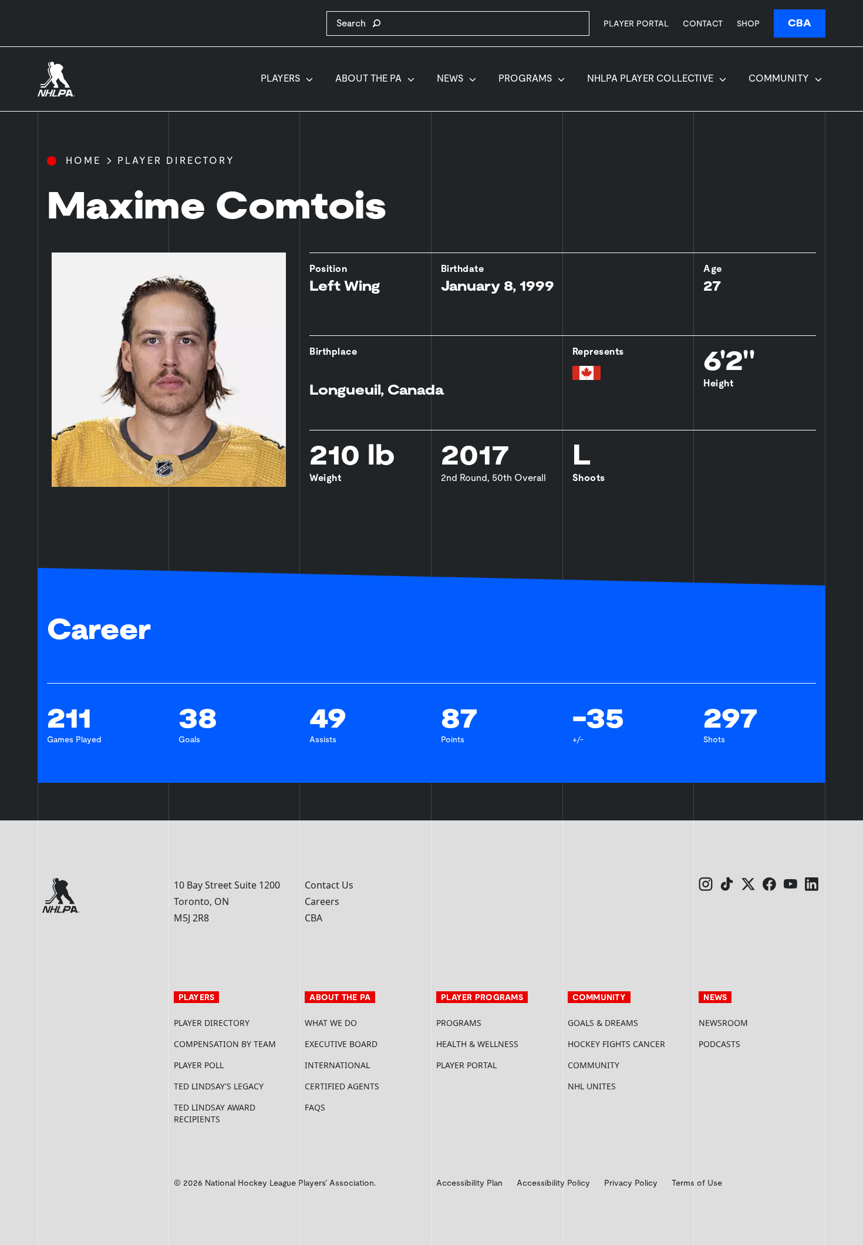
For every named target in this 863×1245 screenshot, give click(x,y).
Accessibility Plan (469, 1182)
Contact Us (329, 885)
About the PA (368, 78)
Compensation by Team (225, 1043)
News (450, 78)
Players (280, 78)
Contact (703, 23)
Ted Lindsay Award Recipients (214, 1113)
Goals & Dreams (603, 1022)
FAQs (315, 1107)
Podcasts (719, 1043)
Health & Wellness (477, 1043)
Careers (322, 901)
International (337, 1065)
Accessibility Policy (553, 1182)
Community (779, 78)
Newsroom (723, 1022)
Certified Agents (342, 1086)
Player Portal (636, 23)
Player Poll (199, 1065)
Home (83, 160)
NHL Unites (629, 1086)
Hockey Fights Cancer (616, 1043)
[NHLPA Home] (56, 79)
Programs (525, 78)
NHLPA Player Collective (650, 78)
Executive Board (341, 1043)
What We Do (331, 1022)
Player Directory (176, 160)
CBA (799, 23)
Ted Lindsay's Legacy (219, 1086)
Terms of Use (697, 1182)
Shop (748, 23)
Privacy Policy (631, 1182)
